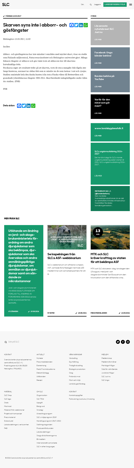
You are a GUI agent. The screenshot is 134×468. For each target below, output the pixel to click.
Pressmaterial (9, 417)
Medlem (105, 354)
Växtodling (73, 358)
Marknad (8, 406)
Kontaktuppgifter (76, 395)
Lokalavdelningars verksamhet (16, 425)
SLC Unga (105, 380)
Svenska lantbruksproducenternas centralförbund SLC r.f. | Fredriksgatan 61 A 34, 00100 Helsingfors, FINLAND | (18, 364)
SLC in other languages (46, 446)
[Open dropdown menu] (130, 4)
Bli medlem (41, 439)
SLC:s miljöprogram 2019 (47, 417)
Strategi (40, 410)
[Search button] (91, 5)
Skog (71, 373)
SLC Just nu (106, 376)
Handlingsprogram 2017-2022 (49, 421)
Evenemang (41, 365)
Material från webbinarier (14, 410)
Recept (39, 380)
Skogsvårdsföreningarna (47, 436)
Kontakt (8, 354)
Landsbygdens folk (115, 4)
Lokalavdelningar (43, 432)
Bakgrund (41, 406)
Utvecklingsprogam (44, 414)
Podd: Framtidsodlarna (46, 369)
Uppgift (40, 403)
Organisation (42, 395)
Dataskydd (8, 421)
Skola (6, 403)
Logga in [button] (97, 4)
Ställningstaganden (44, 425)
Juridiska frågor (108, 373)
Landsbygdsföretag (77, 384)
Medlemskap (107, 358)
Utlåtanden (13, 311)
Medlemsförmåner (109, 362)
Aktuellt (40, 354)
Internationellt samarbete (47, 443)
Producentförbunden (45, 428)
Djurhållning (74, 362)
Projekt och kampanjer (13, 414)
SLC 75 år (40, 399)
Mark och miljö (74, 380)
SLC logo (7, 399)
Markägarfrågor (108, 365)
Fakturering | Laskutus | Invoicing (81, 399)
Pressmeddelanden (99, 313)
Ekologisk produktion (77, 369)
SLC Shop (8, 395)
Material (8, 392)
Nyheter (51, 313)
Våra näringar (75, 354)
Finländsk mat (74, 376)
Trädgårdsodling (76, 365)
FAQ (5, 428)
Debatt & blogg (43, 373)
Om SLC (40, 392)
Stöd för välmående (109, 369)
